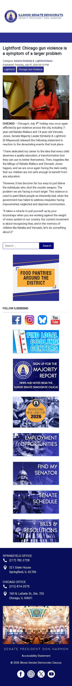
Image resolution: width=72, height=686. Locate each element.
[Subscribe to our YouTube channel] (55, 319)
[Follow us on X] (42, 672)
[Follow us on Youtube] (51, 672)
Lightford (9, 69)
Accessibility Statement (36, 655)
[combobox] (21, 245)
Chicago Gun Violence (30, 69)
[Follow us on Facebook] (16, 319)
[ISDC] (34, 16)
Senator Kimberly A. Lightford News (33, 60)
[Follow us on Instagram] (29, 319)
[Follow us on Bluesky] (42, 319)
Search (47, 245)
